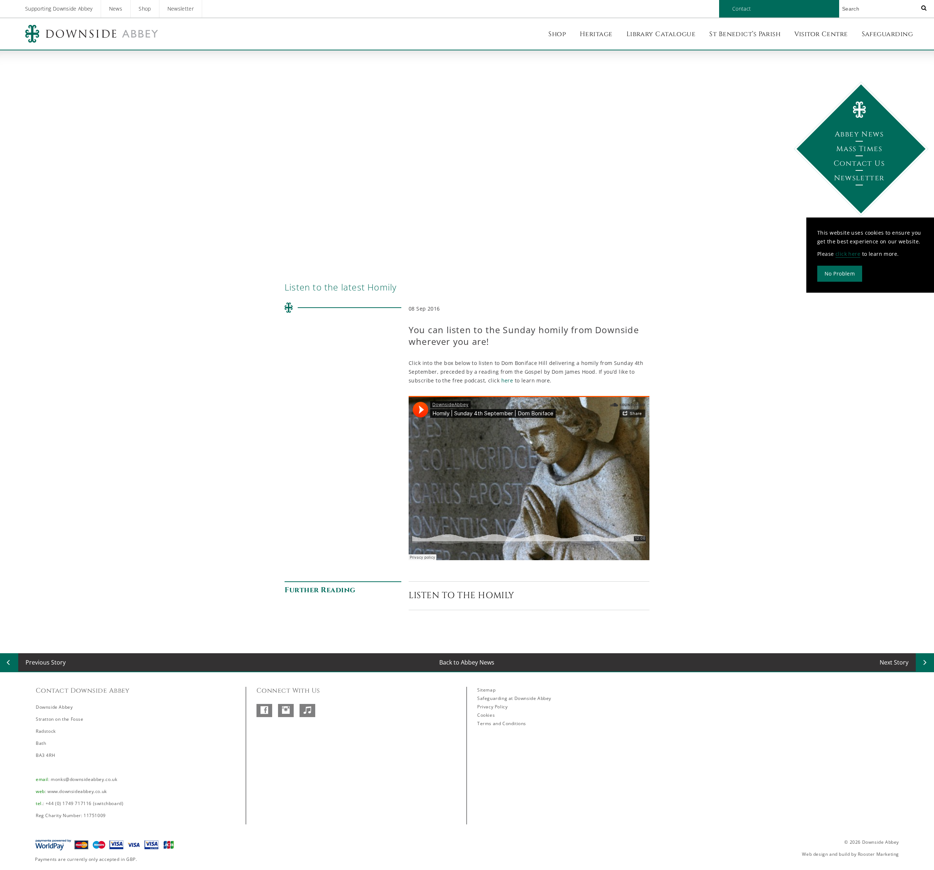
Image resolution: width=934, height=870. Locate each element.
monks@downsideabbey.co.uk (84, 779)
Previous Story (46, 662)
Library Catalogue (661, 34)
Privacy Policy (492, 707)
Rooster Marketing (878, 854)
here (508, 380)
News (115, 8)
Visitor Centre (821, 34)
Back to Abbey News (466, 662)
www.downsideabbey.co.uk (77, 791)
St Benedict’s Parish (744, 34)
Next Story (894, 662)
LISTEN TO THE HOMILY (461, 595)
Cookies (486, 715)
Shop (145, 8)
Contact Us (859, 163)
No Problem (840, 273)
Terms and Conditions (501, 723)
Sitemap (486, 690)
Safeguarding (887, 34)
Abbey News (859, 134)
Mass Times (859, 149)
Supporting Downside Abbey (59, 8)
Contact (741, 8)
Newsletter (180, 8)
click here (847, 253)
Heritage (596, 34)
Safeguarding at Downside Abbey (514, 698)
